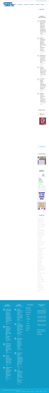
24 (37, 320)
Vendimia (39, 287)
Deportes (28, 314)
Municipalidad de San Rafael (41, 270)
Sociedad (28, 328)
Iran (38, 257)
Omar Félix (39, 273)
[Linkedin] (32, 390)
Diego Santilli (40, 234)
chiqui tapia (42, 226)
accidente (39, 218)
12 (40, 316)
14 (42, 316)
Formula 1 (39, 240)
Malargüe (39, 263)
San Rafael (42, 279)
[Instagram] (38, 390)
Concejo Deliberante (41, 230)
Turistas (39, 283)
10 (37, 316)
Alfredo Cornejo (40, 222)
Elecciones (39, 238)
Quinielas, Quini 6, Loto (42, 209)
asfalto (39, 224)
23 (45, 318)
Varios (28, 323)
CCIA (38, 226)
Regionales (28, 308)
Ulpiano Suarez (40, 285)
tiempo (39, 281)
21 (42, 318)
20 (41, 318)
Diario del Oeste (10, 390)
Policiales (28, 326)
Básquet (28, 319)
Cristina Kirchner (40, 232)
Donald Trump (40, 236)
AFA (42, 218)
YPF (42, 287)
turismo (42, 281)
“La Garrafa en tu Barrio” (40, 290)
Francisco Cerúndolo (41, 242)
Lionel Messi (40, 261)
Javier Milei (39, 259)
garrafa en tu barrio (41, 248)
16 (45, 316)
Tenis (28, 321)
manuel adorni (40, 265)
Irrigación (41, 257)
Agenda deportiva (41, 220)
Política (27, 330)
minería (43, 267)
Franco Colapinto (40, 244)
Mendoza (39, 267)
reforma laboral (40, 277)
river (38, 279)
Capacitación (43, 224)
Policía (44, 273)
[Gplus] (43, 390)
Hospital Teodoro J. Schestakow (41, 255)
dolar (44, 234)
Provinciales (28, 310)
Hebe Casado (40, 252)
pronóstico (39, 275)
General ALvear (40, 250)
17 (37, 318)
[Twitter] (34, 390)
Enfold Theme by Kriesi (17, 390)
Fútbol (28, 316)
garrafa (39, 246)
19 (40, 318)
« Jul (39, 324)
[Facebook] (31, 390)
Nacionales (28, 312)
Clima (39, 228)
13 (41, 316)
